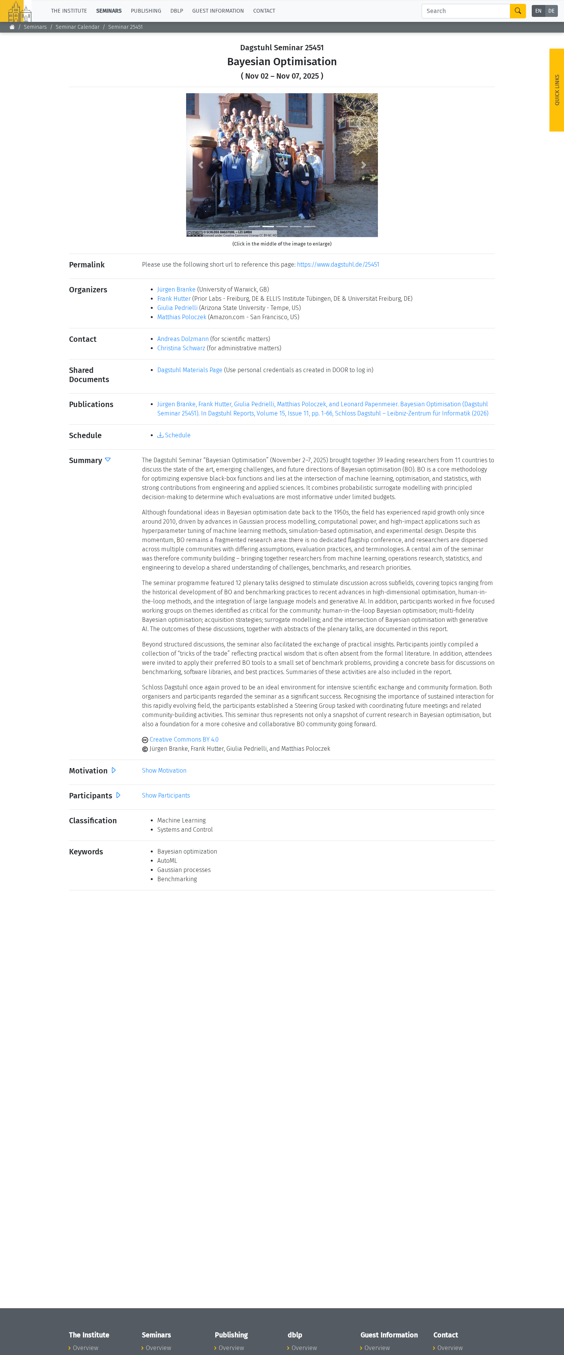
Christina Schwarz (181, 348)
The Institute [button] (69, 11)
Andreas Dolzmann (183, 339)
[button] (200, 165)
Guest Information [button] (218, 11)
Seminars (35, 27)
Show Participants (166, 795)
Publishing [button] (146, 11)
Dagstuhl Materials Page (190, 370)
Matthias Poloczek (181, 317)
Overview (85, 1348)
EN (538, 11)
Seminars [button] (109, 11)
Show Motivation (164, 770)
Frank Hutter (174, 298)
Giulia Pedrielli (177, 308)
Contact (264, 11)
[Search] (518, 11)
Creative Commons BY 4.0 (183, 739)
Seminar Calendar (77, 27)
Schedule (177, 435)
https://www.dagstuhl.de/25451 (338, 264)
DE (551, 11)
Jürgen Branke (176, 289)
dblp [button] (176, 11)
